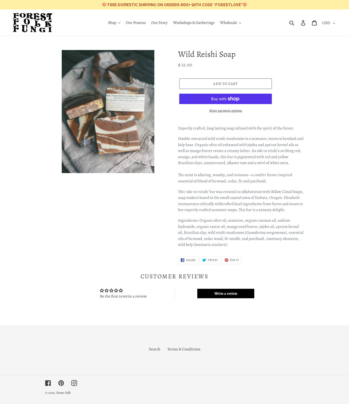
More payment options (225, 110)
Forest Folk (63, 392)
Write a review (225, 293)
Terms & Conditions (183, 349)
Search (154, 349)
